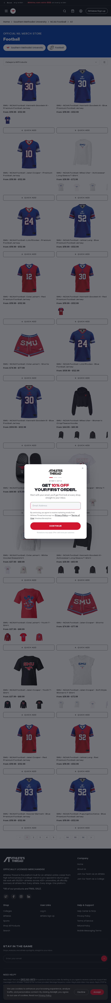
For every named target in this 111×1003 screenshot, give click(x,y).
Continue (55, 526)
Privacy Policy (61, 515)
